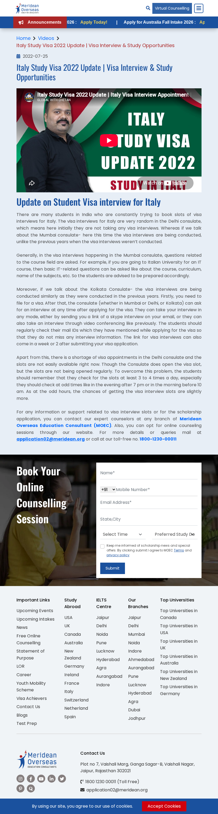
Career (23, 675)
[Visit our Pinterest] (20, 788)
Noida (102, 634)
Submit (113, 568)
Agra (101, 668)
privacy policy (118, 555)
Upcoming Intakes (35, 619)
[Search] (148, 8)
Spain (70, 717)
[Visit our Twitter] (62, 779)
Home (23, 38)
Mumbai (136, 634)
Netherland (76, 708)
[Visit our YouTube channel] (41, 779)
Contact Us (28, 707)
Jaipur (102, 617)
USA (68, 617)
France (71, 683)
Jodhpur (137, 718)
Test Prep (26, 723)
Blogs (22, 715)
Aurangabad (109, 676)
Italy (68, 691)
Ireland (71, 675)
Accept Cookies (164, 806)
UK (67, 626)
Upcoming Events (34, 611)
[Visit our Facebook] (31, 779)
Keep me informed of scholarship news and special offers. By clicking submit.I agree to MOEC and (149, 550)
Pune (101, 643)
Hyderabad (108, 660)
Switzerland (76, 700)
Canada (72, 634)
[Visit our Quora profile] (31, 788)
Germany (74, 666)
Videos (46, 38)
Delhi (101, 626)
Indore (103, 685)
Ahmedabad (141, 660)
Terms (179, 550)
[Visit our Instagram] (20, 779)
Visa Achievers (31, 698)
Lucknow (105, 651)
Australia (73, 643)
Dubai (134, 710)
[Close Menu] (199, 8)
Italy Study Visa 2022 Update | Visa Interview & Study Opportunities (95, 45)
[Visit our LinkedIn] (52, 779)
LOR (20, 666)
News (22, 627)
